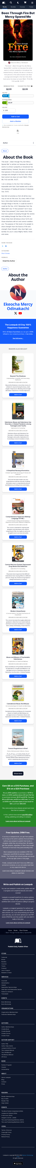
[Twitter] (15, 313)
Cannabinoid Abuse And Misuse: (18, 704)
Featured (4, 957)
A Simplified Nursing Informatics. (18, 470)
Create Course (5, 1033)
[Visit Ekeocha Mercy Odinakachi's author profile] (18, 292)
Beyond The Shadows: (18, 376)
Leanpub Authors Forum (8, 1048)
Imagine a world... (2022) (8, 1117)
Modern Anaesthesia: (18, 611)
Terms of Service (6, 1130)
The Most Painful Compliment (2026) (12, 1111)
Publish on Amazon (7, 991)
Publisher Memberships (8, 1014)
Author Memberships (7, 1027)
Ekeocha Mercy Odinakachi (19, 62)
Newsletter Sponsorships (9, 987)
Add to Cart (15, 116)
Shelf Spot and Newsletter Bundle (11, 989)
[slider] (8, 96)
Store (10, 930)
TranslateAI (4, 994)
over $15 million (27, 814)
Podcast (3, 968)
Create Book (5, 1029)
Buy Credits (4, 1098)
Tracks (31, 7)
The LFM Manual (6, 1052)
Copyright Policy (6, 1132)
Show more (18, 773)
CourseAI (4, 980)
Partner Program (6, 1065)
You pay (4, 107)
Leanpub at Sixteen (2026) (9, 1113)
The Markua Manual (7, 1054)
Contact (3, 1081)
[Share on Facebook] (6, 246)
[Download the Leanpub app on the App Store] (18, 1163)
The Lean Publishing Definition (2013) (12, 1120)
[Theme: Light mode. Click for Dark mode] (18, 2)
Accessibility (5, 1069)
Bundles (13, 7)
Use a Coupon (5, 970)
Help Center (5, 1103)
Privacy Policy (5, 1134)
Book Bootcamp (6, 1004)
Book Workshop (6, 1002)
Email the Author (9, 261)
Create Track (5, 1035)
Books (5, 7)
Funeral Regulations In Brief (18, 748)
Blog (2, 1079)
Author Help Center (7, 1046)
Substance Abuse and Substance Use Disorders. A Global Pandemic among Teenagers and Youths (18, 424)
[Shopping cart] (25, 2)
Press (3, 1084)
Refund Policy (5, 1136)
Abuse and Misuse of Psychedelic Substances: (18, 658)
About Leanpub (6, 1077)
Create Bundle (5, 1031)
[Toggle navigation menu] (33, 142)
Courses (22, 7)
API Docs (4, 1057)
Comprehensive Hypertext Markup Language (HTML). (18, 517)
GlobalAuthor (5, 983)
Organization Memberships (9, 1012)
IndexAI (3, 985)
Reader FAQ (5, 1101)
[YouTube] (20, 313)
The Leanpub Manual (7, 1050)
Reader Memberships (8, 1096)
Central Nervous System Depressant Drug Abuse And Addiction (18, 565)
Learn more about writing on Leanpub (18, 821)
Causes (3, 1067)
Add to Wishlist (15, 121)
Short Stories (5, 253)
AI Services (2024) (6, 1115)
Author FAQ (4, 1043)
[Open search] (11, 2)
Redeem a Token (6, 972)
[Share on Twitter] (2, 246)
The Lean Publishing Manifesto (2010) (12, 1122)
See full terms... (18, 338)
